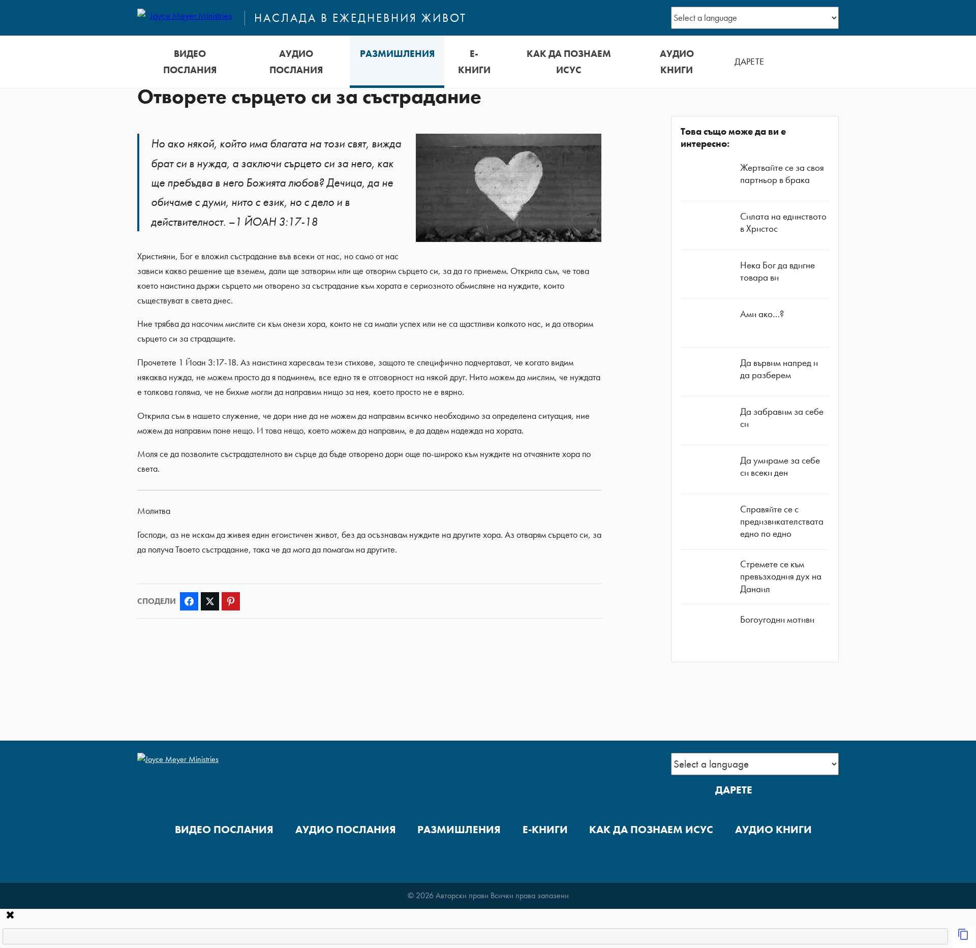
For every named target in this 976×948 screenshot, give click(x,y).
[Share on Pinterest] (231, 601)
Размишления (397, 53)
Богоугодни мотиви (777, 619)
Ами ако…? (762, 314)
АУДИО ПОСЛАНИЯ (296, 61)
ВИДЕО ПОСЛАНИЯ (190, 61)
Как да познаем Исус (569, 61)
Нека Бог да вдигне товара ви (777, 271)
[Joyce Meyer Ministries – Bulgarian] (186, 18)
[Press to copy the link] (963, 937)
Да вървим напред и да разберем (779, 368)
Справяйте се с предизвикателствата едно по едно (782, 521)
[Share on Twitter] (210, 601)
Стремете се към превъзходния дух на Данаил (780, 576)
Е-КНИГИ (474, 61)
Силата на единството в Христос (783, 222)
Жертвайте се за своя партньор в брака (782, 173)
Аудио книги (677, 61)
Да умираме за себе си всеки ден (780, 466)
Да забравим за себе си (782, 417)
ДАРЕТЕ (749, 61)
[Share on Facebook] (189, 601)
